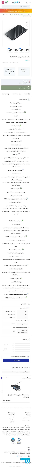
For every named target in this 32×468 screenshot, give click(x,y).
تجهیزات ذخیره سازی (21, 14)
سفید (9, 314)
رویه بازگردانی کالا (12, 419)
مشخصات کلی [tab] (15, 94)
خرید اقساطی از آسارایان (27, 418)
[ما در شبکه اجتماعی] (3, 2)
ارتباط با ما (29, 416)
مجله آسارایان (28, 414)
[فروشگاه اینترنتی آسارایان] (16, 2)
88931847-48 (22, 456)
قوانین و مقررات (12, 416)
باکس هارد (13, 14)
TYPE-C (13, 324)
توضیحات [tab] (26, 94)
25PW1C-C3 (12, 317)
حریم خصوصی (12, 421)
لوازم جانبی (29, 14)
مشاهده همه (4, 378)
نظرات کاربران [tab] (4, 94)
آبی (11, 314)
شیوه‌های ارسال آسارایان (27, 419)
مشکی (13, 314)
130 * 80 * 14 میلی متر (10, 311)
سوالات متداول (12, 418)
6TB (14, 331)
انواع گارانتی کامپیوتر (11, 414)
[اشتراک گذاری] (27, 29)
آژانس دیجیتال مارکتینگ (16, 466)
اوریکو (26, 60)
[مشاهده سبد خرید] (6, 2)
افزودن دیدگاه (17, 360)
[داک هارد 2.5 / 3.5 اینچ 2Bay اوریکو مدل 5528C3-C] (16, 387)
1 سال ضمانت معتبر (23, 83)
